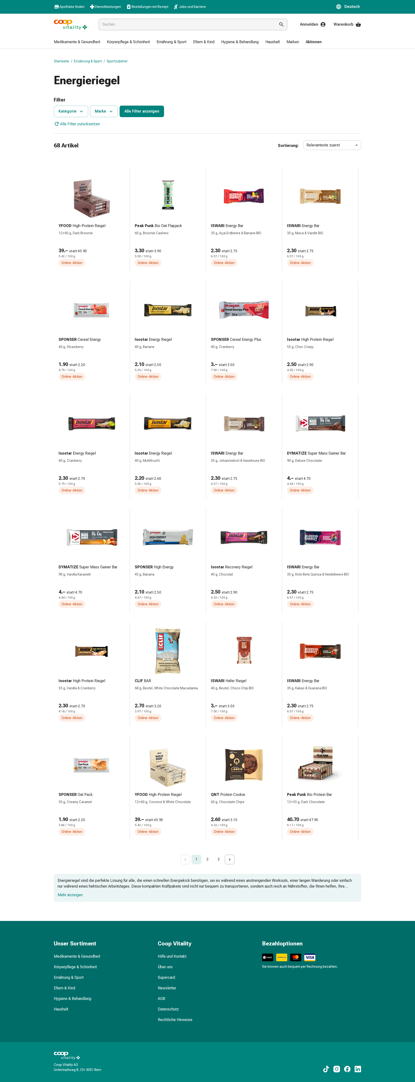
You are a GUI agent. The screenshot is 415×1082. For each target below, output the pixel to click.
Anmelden (309, 24)
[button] (348, 7)
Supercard (166, 977)
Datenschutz (168, 1009)
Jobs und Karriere (192, 7)
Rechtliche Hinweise (175, 1019)
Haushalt (61, 1009)
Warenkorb (344, 24)
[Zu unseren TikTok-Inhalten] (326, 1069)
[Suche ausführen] (281, 24)
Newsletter (167, 988)
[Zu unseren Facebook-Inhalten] (347, 1069)
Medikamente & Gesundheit (77, 956)
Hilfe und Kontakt (172, 956)
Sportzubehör (117, 61)
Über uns (165, 967)
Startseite (61, 61)
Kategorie (68, 111)
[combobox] (186, 24)
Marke (100, 111)
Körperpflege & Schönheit (75, 967)
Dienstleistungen (108, 7)
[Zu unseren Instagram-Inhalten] (336, 1069)
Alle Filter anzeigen (141, 111)
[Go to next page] (229, 859)
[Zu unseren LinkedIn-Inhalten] (357, 1069)
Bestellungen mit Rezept (150, 7)
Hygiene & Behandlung (72, 998)
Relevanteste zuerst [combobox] (323, 145)
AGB (161, 998)
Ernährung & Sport (88, 61)
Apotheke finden (72, 7)
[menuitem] (77, 42)
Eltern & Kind (64, 988)
